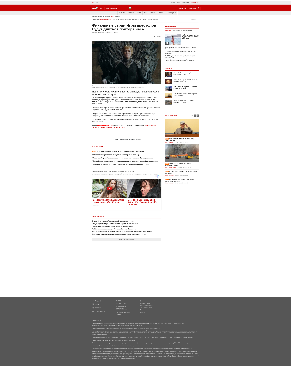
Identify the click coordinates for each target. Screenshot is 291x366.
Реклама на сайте (121, 303)
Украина (131, 13)
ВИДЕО (173, 3)
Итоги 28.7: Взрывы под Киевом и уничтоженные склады (185, 80)
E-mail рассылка (100, 311)
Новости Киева (169, 175)
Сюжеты (167, 68)
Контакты (119, 301)
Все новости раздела (98, 16)
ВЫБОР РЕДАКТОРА (171, 116)
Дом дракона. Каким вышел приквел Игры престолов (118, 151)
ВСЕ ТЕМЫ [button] (193, 20)
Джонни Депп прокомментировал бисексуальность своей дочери (119, 234)
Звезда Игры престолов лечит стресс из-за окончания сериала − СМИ (120, 164)
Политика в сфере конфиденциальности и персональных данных (146, 305)
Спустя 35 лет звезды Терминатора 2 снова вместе (113, 221)
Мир (145, 13)
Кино (112, 16)
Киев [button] (93, 8)
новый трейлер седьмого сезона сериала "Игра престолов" (124, 126)
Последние (168, 30)
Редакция (142, 312)
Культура (107, 16)
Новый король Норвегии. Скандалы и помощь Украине (185, 87)
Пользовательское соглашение (149, 310)
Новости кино (170, 26)
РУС (93, 3)
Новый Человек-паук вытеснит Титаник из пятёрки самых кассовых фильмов (122, 231)
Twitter (97, 304)
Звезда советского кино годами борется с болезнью (112, 226)
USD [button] (107, 8)
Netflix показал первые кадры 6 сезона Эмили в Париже (114, 229)
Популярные (176, 30)
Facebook (98, 301)
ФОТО (178, 3)
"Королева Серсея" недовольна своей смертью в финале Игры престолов (122, 158)
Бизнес (153, 13)
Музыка (117, 16)
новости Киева (136, 20)
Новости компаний (170, 167)
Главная (122, 13)
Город (139, 13)
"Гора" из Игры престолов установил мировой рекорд (116, 155)
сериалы (114, 171)
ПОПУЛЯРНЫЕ (185, 3)
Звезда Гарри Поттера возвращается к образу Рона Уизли (115, 224)
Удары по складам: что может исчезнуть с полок (183, 101)
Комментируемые (186, 30)
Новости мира (169, 142)
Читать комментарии (126, 240)
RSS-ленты (98, 308)
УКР (97, 3)
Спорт (161, 13)
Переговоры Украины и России (122, 20)
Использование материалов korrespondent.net (121, 308)
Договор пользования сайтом (148, 300)
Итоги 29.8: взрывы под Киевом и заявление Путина (184, 73)
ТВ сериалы (121, 171)
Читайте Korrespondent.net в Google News (127, 139)
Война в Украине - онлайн (150, 20)
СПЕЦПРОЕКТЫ (195, 3)
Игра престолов (102, 171)
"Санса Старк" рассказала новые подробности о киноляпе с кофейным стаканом (125, 161)
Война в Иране (128, 20)
